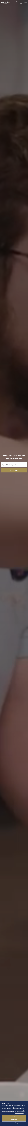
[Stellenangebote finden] (16, 2)
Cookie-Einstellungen (14, 1123)
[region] (14, 1113)
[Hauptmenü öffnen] (25, 2)
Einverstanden (14, 1116)
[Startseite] (7, 2)
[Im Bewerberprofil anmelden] (21, 2)
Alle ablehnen (14, 1119)
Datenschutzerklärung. (19, 1113)
